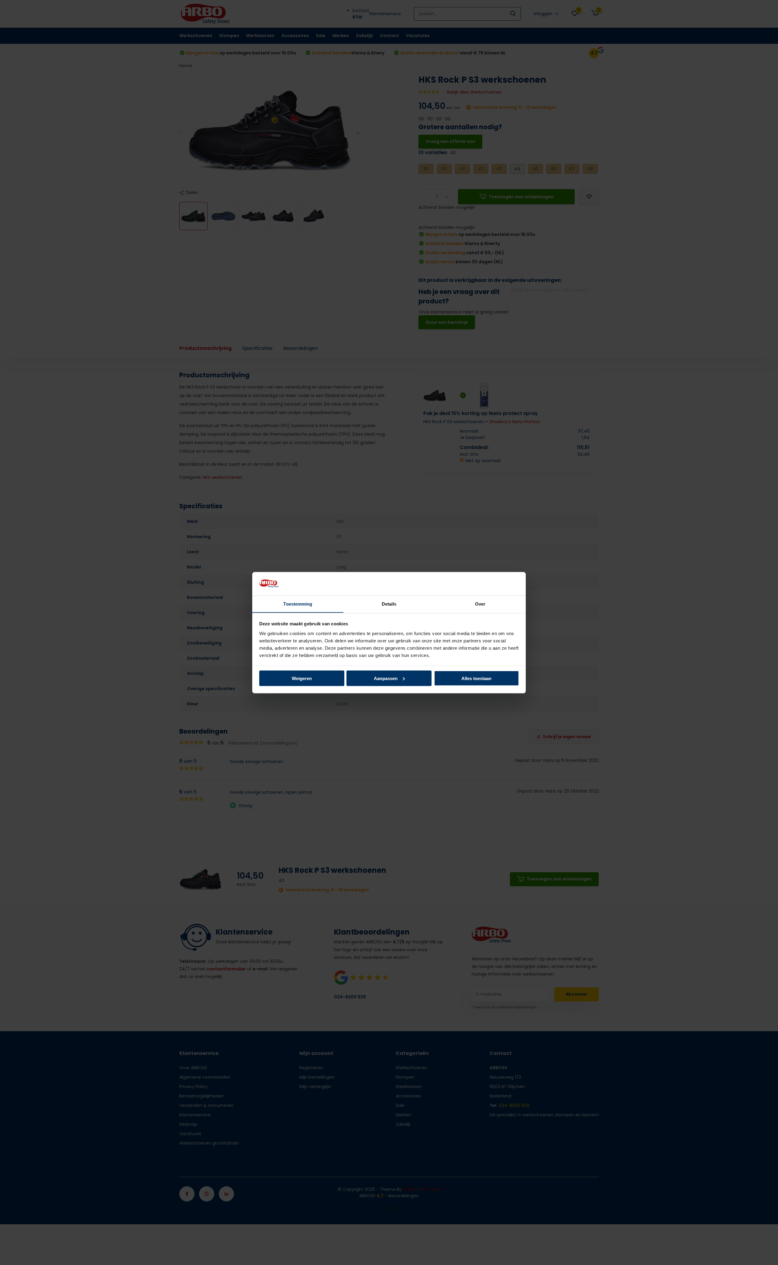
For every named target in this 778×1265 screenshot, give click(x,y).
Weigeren (302, 678)
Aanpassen (386, 678)
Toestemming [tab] (297, 603)
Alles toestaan (476, 678)
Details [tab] (389, 603)
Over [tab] (480, 603)
